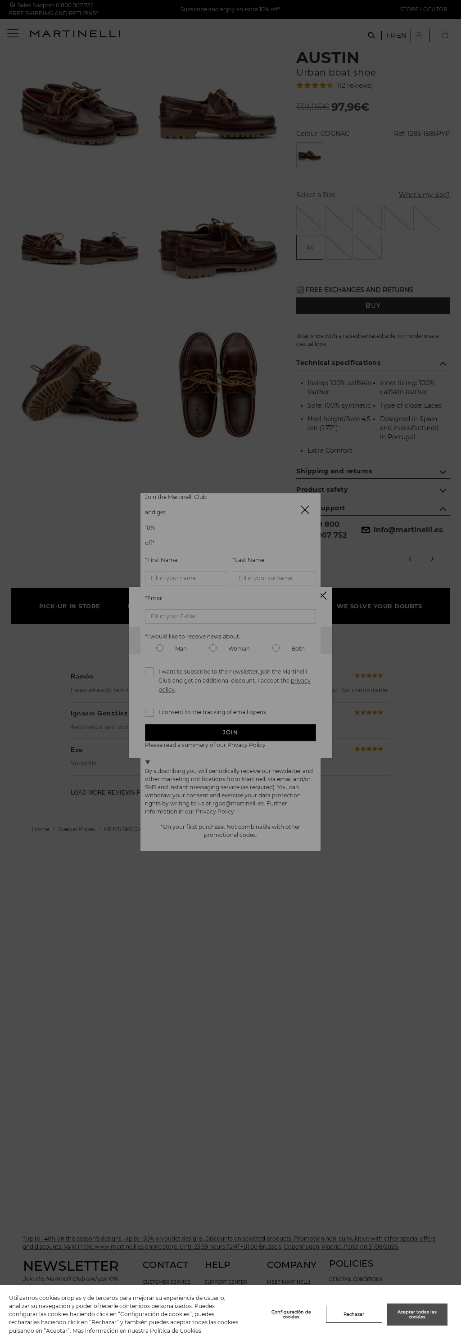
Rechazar (353, 1314)
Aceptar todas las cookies (417, 1314)
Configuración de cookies (291, 1314)
